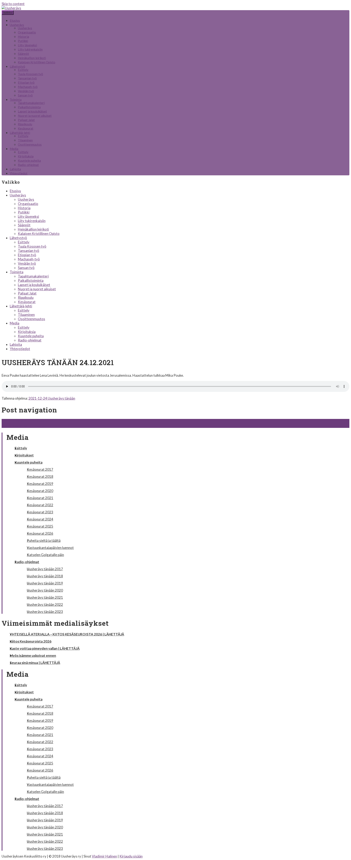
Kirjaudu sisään (131, 856)
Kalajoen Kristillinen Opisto (36, 62)
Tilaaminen (25, 140)
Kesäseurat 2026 (40, 533)
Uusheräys (17, 25)
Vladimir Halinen (104, 856)
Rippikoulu (25, 124)
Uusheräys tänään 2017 (45, 569)
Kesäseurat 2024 (40, 519)
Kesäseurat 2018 (40, 476)
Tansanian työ (27, 78)
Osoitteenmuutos (30, 144)
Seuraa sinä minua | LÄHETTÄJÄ (35, 662)
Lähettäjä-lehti (20, 132)
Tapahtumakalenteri (31, 103)
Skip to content (13, 4)
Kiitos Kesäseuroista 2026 (30, 641)
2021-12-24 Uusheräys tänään (51, 398)
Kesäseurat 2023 (40, 512)
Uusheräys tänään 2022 (45, 604)
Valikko (7, 12)
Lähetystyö (17, 66)
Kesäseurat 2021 (40, 498)
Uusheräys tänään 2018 (45, 576)
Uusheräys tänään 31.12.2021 (27, 425)
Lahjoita (15, 169)
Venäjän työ (26, 91)
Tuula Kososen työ (30, 74)
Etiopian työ (26, 82)
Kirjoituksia (26, 156)
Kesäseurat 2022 (40, 505)
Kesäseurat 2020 (40, 491)
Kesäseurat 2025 (40, 526)
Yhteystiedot (18, 173)
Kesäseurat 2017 (40, 469)
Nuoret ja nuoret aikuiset (35, 115)
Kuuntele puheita (29, 160)
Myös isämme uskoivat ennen (33, 655)
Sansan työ (25, 95)
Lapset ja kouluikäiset (32, 111)
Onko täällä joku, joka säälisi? (26, 421)
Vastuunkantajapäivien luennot (50, 547)
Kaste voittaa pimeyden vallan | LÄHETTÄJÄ (45, 648)
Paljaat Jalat (26, 120)
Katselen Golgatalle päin (45, 555)
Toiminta (16, 99)
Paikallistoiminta (29, 107)
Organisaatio (27, 32)
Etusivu (15, 20)
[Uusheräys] (11, 8)
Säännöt (23, 53)
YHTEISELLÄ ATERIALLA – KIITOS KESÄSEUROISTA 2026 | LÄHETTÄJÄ (67, 634)
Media (14, 149)
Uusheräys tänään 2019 (45, 583)
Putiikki (23, 41)
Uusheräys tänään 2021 (45, 597)
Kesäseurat (25, 128)
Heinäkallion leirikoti (32, 58)
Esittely (23, 70)
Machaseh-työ (28, 87)
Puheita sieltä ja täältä (44, 540)
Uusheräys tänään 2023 (45, 611)
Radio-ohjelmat (28, 165)
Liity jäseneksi (27, 45)
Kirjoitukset (24, 455)
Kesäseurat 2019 (40, 484)
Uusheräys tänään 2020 (45, 590)
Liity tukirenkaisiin (30, 49)
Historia (23, 36)
